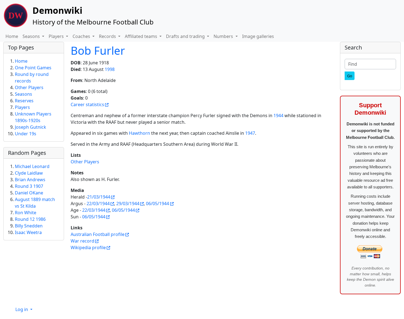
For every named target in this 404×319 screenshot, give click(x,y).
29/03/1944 (127, 203)
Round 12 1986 (30, 219)
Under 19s (25, 134)
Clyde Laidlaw (29, 173)
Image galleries (258, 36)
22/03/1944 (98, 203)
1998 (110, 69)
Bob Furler (98, 50)
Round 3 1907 (29, 186)
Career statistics (87, 104)
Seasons (23, 94)
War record (82, 241)
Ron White (25, 213)
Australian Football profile (97, 234)
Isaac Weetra (28, 232)
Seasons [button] (32, 36)
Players (22, 107)
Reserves (24, 101)
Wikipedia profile (88, 247)
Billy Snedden (29, 226)
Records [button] (108, 36)
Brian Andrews (30, 180)
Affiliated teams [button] (141, 36)
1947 (250, 133)
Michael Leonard (32, 166)
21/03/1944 (98, 197)
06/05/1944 (157, 203)
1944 (278, 115)
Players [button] (57, 36)
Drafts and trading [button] (186, 36)
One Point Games (33, 68)
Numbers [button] (224, 36)
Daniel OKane (29, 193)
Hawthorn (139, 133)
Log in (22, 309)
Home (11, 36)
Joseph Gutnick (30, 127)
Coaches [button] (82, 36)
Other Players (85, 162)
